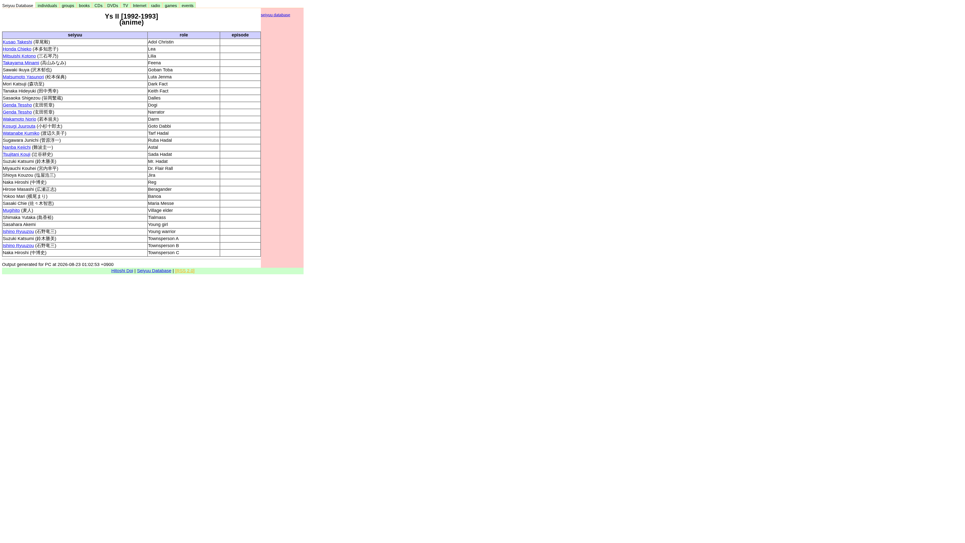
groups (68, 5)
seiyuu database (275, 15)
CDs (98, 5)
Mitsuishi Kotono (19, 56)
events (188, 5)
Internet (139, 5)
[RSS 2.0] (185, 270)
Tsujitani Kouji (16, 154)
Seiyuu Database (18, 5)
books (84, 5)
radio (155, 5)
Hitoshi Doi (122, 270)
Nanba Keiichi (17, 147)
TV (125, 5)
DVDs (112, 5)
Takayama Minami (21, 62)
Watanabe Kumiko (21, 133)
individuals (47, 5)
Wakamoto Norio (19, 119)
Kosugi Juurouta (19, 126)
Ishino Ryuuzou (18, 231)
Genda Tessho (17, 105)
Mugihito (11, 210)
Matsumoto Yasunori (23, 76)
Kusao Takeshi (17, 41)
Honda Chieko (17, 49)
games (171, 5)
